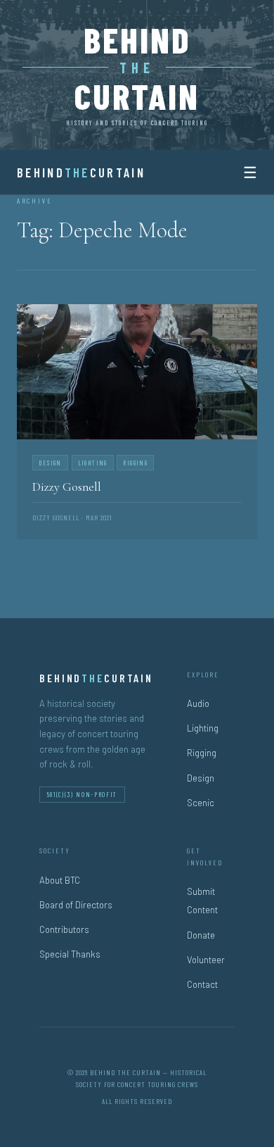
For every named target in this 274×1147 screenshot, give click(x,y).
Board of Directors (75, 904)
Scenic (200, 802)
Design (200, 778)
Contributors (64, 929)
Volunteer (206, 959)
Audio (198, 703)
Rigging (201, 752)
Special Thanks (69, 954)
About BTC (59, 880)
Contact (202, 984)
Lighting (202, 728)
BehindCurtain (81, 172)
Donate (201, 935)
